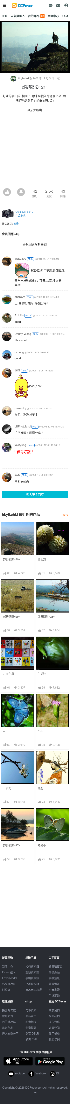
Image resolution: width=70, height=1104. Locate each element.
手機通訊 (54, 978)
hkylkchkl (23, 78)
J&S (17, 370)
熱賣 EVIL (31, 1039)
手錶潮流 (54, 995)
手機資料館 (32, 978)
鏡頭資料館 (32, 972)
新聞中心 (7, 966)
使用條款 (54, 1033)
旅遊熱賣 (7, 1016)
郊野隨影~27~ (11, 845)
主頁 (5, 16)
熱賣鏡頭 (30, 1027)
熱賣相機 (30, 1022)
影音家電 (54, 990)
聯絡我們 (54, 1016)
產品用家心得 (33, 990)
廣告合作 (54, 1022)
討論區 (6, 990)
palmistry (20, 408)
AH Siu (19, 315)
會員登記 (54, 1027)
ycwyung (20, 445)
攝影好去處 (9, 1010)
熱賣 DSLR (32, 1033)
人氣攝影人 (18, 16)
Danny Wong (23, 334)
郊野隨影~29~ (11, 616)
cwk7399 (20, 258)
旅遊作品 (7, 1027)
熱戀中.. (42, 845)
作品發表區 (9, 984)
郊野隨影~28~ (46, 616)
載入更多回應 (35, 494)
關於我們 (54, 1010)
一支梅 (7, 788)
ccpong (19, 352)
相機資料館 (32, 966)
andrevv (20, 297)
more (65, 514)
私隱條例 (54, 1039)
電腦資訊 (54, 984)
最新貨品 (30, 1016)
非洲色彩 (8, 674)
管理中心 (53, 16)
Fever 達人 (9, 972)
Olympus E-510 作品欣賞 (24, 213)
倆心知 (42, 559)
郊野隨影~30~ (11, 559)
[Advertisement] (35, 151)
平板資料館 (32, 984)
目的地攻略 (9, 1022)
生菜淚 (42, 674)
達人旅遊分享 (10, 1033)
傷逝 (40, 788)
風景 (16, 223)
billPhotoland (23, 426)
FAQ (65, 16)
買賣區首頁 (55, 966)
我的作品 (36, 16)
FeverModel (9, 978)
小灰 (40, 731)
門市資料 (30, 1010)
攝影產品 (54, 972)
